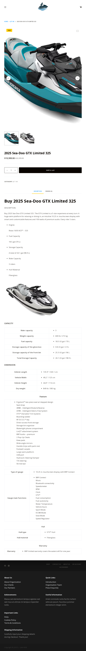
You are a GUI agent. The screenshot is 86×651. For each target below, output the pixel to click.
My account (76, 564)
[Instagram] (9, 566)
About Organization (12, 582)
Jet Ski (15, 181)
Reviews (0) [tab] (49, 191)
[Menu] (5, 7)
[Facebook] (5, 566)
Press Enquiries (52, 588)
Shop (48, 564)
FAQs (6, 617)
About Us (66, 564)
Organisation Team (54, 585)
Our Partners (9, 588)
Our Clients (9, 585)
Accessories (63, 567)
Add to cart (50, 170)
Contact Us (56, 564)
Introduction (51, 582)
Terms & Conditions (12, 623)
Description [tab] (38, 191)
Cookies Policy (10, 620)
